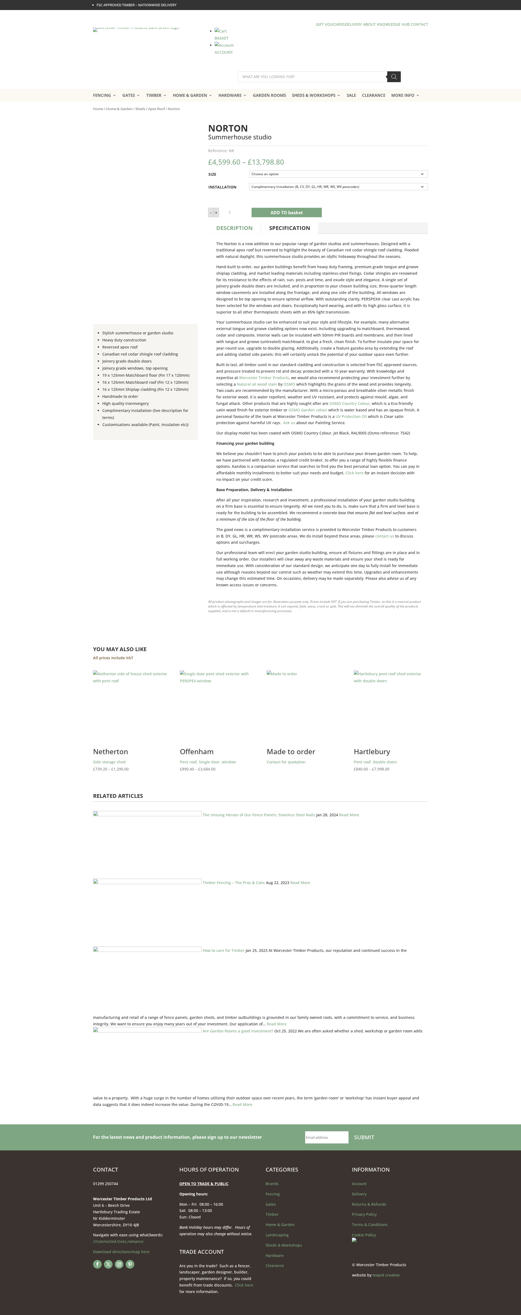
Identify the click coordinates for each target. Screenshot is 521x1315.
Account (359, 1183)
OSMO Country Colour (349, 403)
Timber (272, 1214)
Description (234, 228)
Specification (289, 228)
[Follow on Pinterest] (130, 1264)
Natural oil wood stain (257, 384)
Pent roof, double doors (380, 760)
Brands (272, 1183)
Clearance (275, 1265)
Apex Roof (156, 108)
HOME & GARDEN (190, 95)
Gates (271, 1204)
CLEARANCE (373, 95)
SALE (351, 95)
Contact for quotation (291, 755)
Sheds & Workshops (284, 1245)
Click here (354, 472)
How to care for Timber (223, 950)
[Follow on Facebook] (97, 1264)
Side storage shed (119, 760)
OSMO (289, 384)
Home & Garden (119, 108)
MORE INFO (402, 95)
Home (98, 108)
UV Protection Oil (351, 416)
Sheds (140, 108)
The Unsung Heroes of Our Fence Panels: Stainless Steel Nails (259, 814)
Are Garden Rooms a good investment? (238, 1031)
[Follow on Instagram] (119, 1264)
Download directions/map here (121, 1251)
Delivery (359, 1193)
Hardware (275, 1255)
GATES (128, 95)
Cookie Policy (364, 1234)
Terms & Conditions (370, 1224)
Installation (222, 187)
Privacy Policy (364, 1214)
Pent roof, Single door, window (208, 760)
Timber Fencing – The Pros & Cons (234, 882)
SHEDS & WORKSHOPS (313, 95)
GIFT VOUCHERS (330, 24)
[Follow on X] (108, 1264)
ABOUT (369, 24)
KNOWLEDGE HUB (393, 24)
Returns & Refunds (369, 1204)
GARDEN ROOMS (269, 95)
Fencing (273, 1193)
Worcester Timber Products (264, 377)
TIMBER (153, 95)
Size (212, 174)
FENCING (102, 95)
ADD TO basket (287, 213)
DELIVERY (353, 24)
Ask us (289, 422)
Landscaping (277, 1234)
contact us (384, 536)
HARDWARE (230, 95)
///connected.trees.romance (118, 1241)
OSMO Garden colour (307, 409)
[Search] (394, 76)
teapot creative (386, 1275)
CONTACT (419, 24)
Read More (349, 814)
